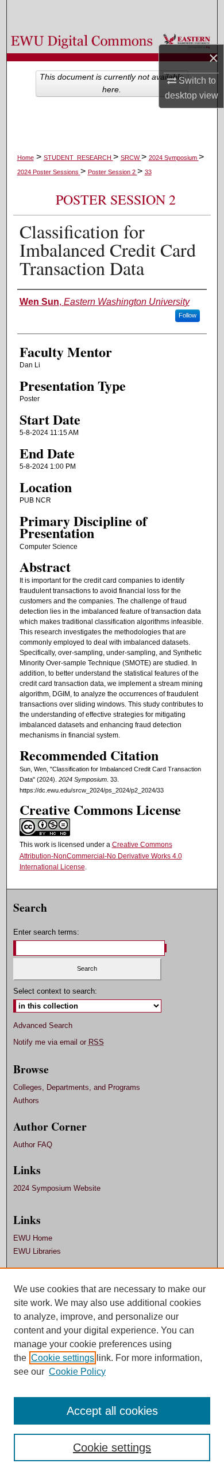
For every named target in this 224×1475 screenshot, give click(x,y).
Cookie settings (62, 1358)
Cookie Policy (77, 1371)
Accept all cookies (112, 1411)
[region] (112, 1371)
